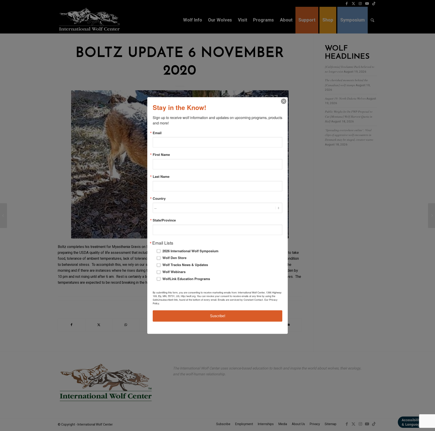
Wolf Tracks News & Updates (185, 264)
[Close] (283, 101)
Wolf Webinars (174, 271)
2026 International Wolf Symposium (190, 250)
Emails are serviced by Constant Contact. (240, 299)
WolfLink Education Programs (186, 278)
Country (159, 198)
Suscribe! (217, 316)
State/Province (164, 220)
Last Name (161, 176)
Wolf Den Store (174, 257)
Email (157, 132)
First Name (161, 154)
